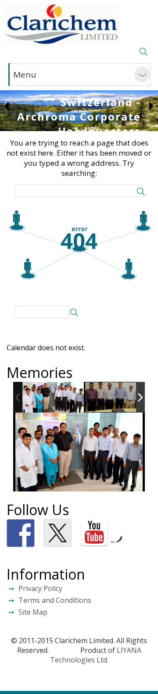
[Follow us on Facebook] (21, 533)
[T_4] (116, 397)
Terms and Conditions (54, 600)
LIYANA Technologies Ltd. (95, 655)
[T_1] (53, 397)
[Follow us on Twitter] (57, 533)
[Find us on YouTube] (94, 533)
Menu (24, 74)
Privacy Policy (40, 588)
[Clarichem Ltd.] (61, 24)
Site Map (32, 612)
